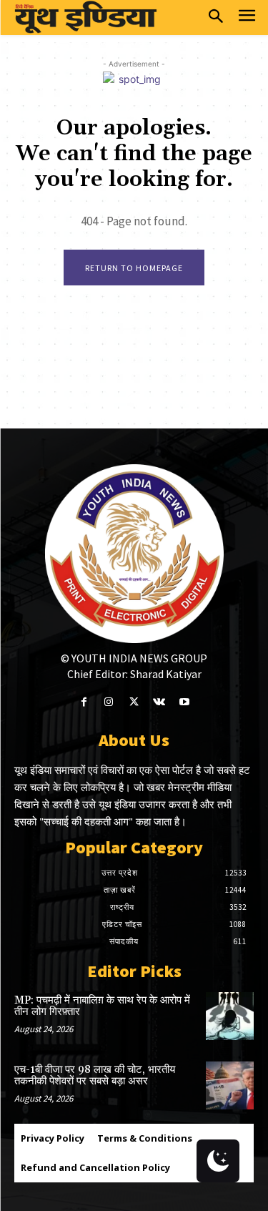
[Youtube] (184, 702)
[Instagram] (109, 702)
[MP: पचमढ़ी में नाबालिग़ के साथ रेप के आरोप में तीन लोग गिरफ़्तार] (230, 1016)
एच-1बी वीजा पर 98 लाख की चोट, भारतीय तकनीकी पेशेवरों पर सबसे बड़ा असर (94, 1076)
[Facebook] (84, 702)
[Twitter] (134, 702)
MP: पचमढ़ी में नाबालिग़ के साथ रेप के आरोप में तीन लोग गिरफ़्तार (102, 1006)
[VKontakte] (159, 702)
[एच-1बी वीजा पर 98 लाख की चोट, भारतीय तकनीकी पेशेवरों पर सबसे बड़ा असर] (230, 1085)
